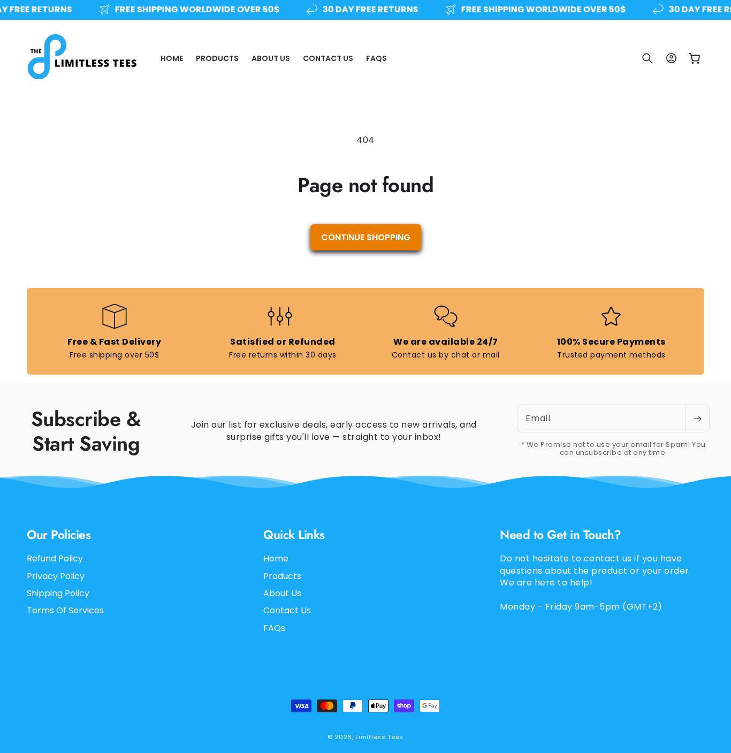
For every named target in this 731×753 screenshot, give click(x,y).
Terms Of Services (65, 611)
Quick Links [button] (294, 535)
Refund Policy (55, 559)
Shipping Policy (58, 593)
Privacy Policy (56, 576)
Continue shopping (365, 237)
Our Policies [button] (58, 535)
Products (282, 576)
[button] (647, 58)
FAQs (274, 628)
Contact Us (287, 611)
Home (275, 559)
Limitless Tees (379, 737)
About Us (282, 593)
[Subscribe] (697, 418)
